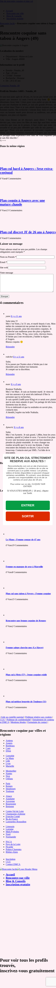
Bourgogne (11, 804)
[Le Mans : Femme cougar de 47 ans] (17, 534)
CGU (2, 719)
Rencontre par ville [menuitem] (18, 877)
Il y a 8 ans (19, 427)
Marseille (10, 766)
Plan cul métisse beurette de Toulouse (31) (26, 701)
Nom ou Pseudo (7, 257)
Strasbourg (11, 788)
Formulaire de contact (37, 722)
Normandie (11, 837)
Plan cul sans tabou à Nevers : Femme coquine (28, 593)
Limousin (10, 826)
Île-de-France (12, 819)
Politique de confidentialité (19, 719)
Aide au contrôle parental (12, 717)
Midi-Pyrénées (12, 831)
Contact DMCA (13, 864)
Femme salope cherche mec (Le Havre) (24, 647)
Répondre (10, 347)
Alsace (9, 796)
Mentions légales (18, 722)
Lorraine (9, 829)
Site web (4, 267)
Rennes (9, 786)
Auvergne (10, 801)
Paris (8, 783)
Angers (9, 743)
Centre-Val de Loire (15, 811)
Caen (8, 748)
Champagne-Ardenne (15, 814)
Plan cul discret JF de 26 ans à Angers (28, 232)
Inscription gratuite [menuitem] (18, 884)
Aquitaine (10, 798)
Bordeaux (10, 745)
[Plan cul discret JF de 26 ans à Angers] (11, 226)
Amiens (9, 740)
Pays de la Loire (13, 844)
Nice (8, 776)
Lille (8, 761)
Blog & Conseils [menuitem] (16, 881)
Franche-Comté (13, 816)
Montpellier (11, 771)
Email (2, 262)
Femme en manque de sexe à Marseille (24, 566)
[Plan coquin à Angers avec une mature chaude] (11, 194)
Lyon (8, 763)
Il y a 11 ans (16, 316)
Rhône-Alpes (12, 852)
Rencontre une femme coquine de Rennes (26, 620)
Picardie (9, 847)
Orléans (9, 778)
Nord (8, 834)
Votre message (6, 272)
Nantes (9, 773)
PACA (9, 841)
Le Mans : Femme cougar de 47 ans (23, 539)
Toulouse (10, 791)
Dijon (8, 751)
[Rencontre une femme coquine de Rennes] (17, 615)
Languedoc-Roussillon (16, 821)
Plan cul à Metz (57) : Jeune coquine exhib (26, 674)
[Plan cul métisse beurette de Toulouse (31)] (17, 696)
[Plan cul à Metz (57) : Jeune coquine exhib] (17, 669)
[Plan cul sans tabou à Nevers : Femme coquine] (17, 588)
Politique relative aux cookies (38, 717)
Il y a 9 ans (16, 384)
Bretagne (10, 806)
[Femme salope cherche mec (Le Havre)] (17, 642)
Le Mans (10, 758)
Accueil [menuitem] (10, 874)
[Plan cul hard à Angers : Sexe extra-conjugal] (11, 162)
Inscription (10, 859)
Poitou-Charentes (13, 849)
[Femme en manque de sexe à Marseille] (17, 561)
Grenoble (10, 756)
